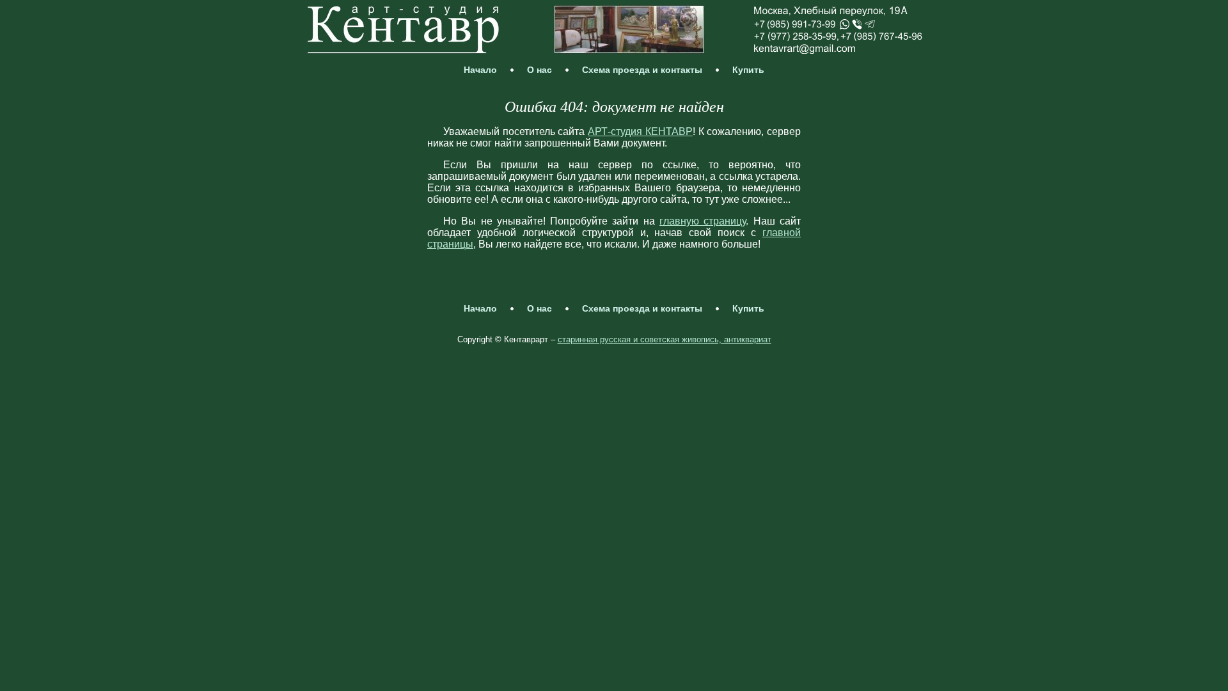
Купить (748, 70)
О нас (539, 70)
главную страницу (702, 221)
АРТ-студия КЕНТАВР (640, 131)
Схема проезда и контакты (642, 70)
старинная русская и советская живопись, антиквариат (664, 339)
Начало (480, 70)
